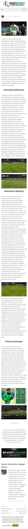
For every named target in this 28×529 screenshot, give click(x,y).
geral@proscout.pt (16, 442)
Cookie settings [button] (6, 525)
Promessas (5, 19)
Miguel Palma (8, 16)
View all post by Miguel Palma (16, 501)
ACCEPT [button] (15, 525)
